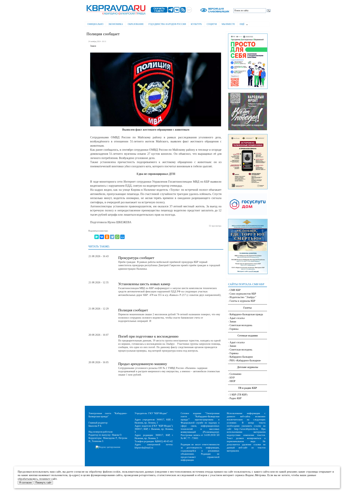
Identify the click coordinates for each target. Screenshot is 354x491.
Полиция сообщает (133, 310)
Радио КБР (236, 398)
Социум (212, 24)
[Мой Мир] (122, 237)
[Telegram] (112, 237)
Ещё (240, 24)
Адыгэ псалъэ (237, 318)
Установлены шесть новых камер (144, 284)
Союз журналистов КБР (243, 293)
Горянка (234, 329)
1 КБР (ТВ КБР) (238, 394)
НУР (232, 377)
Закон (93, 46)
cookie (116, 471)
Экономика (115, 24)
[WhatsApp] (117, 237)
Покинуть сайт (43, 482)
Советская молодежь (241, 325)
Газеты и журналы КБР (242, 301)
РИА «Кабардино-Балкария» (245, 360)
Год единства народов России (167, 24)
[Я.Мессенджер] (96, 237)
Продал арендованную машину (142, 364)
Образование (136, 24)
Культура (196, 24)
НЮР (232, 381)
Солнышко (235, 374)
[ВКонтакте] (102, 237)
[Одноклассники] (107, 237)
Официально (95, 24)
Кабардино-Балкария (241, 356)
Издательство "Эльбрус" (243, 297)
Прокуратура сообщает (136, 258)
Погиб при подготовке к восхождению (148, 336)
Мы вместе (228, 24)
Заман (233, 321)
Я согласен (25, 482)
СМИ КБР (235, 290)
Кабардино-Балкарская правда (246, 314)
